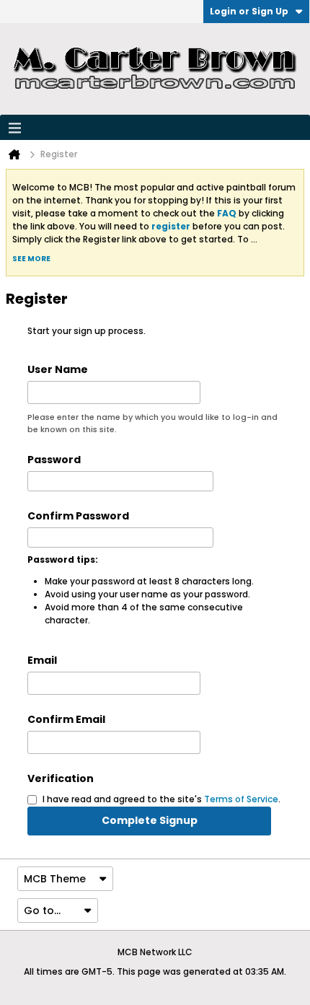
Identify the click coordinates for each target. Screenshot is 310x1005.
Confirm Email (66, 719)
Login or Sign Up (249, 11)
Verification (60, 778)
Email (42, 660)
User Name (57, 369)
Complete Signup (150, 820)
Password (54, 459)
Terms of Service (241, 799)
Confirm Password (78, 516)
